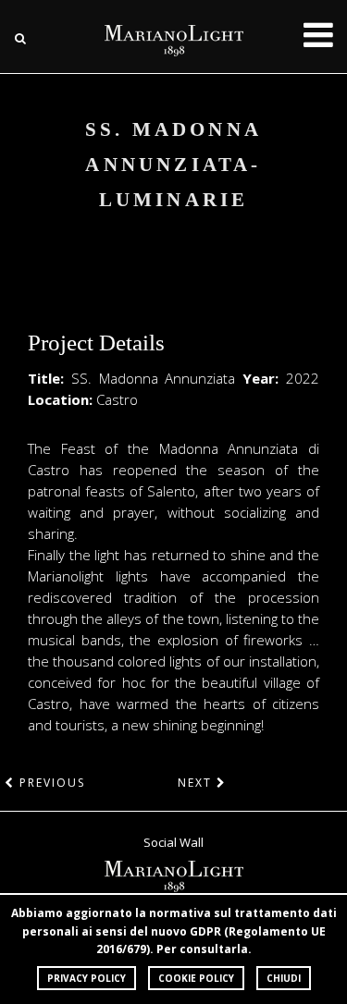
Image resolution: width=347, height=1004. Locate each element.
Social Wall (173, 842)
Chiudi (283, 978)
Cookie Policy (196, 978)
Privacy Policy (86, 978)
